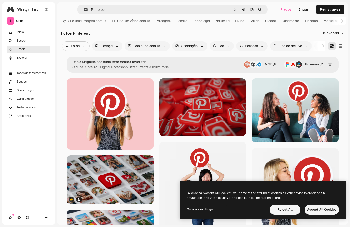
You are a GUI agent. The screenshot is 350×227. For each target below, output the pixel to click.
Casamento (290, 21)
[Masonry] (332, 46)
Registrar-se (330, 9)
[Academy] (19, 217)
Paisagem (163, 21)
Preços (285, 9)
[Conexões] (10, 217)
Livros (239, 21)
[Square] (340, 46)
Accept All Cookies (321, 210)
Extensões (312, 64)
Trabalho (311, 21)
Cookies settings (200, 209)
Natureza (222, 21)
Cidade (270, 21)
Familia (181, 21)
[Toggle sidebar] (46, 9)
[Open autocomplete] (83, 9)
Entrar (304, 9)
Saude (255, 21)
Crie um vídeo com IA (133, 21)
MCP (268, 64)
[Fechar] (330, 64)
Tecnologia (201, 21)
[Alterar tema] (27, 217)
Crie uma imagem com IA (87, 21)
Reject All (285, 210)
